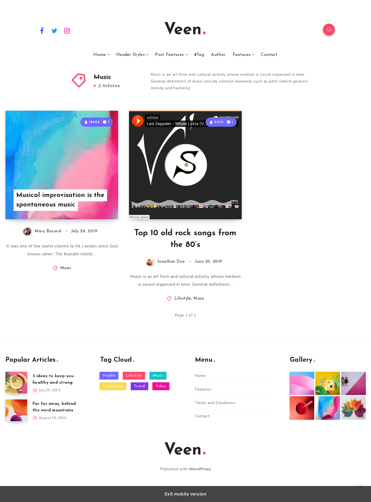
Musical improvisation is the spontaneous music (60, 200)
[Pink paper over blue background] (302, 383)
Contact (269, 55)
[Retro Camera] (327, 383)
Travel (139, 386)
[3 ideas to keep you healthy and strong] (16, 382)
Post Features (169, 55)
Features (241, 55)
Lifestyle (182, 299)
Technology (113, 386)
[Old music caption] (353, 383)
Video (161, 386)
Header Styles (130, 55)
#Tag (199, 55)
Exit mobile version (186, 494)
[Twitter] (54, 30)
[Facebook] (42, 30)
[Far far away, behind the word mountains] (16, 410)
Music (65, 268)
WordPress (200, 469)
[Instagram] (67, 30)
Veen (183, 30)
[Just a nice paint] (327, 408)
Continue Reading (92, 203)
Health (109, 376)
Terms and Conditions (215, 402)
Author (218, 55)
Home (99, 55)
